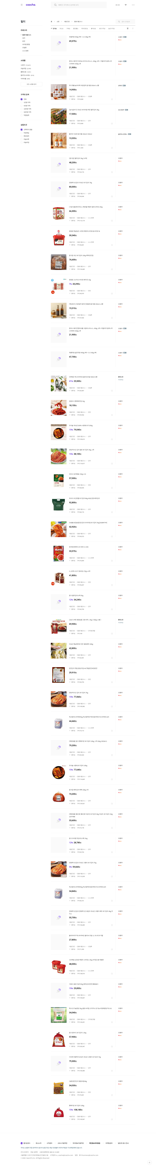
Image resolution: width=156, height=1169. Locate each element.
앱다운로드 (26, 1143)
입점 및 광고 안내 (123, 1143)
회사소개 (38, 1143)
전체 (25, 99)
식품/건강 (67, 21)
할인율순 (75, 28)
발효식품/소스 (26, 35)
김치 (23, 38)
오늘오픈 (26, 139)
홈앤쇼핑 (26, 72)
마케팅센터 (109, 1143)
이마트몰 (25, 78)
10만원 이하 (27, 109)
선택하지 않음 (28, 129)
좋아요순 (93, 28)
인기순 (55, 28)
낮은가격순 (102, 28)
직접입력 (26, 115)
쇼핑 (58, 21)
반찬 (23, 41)
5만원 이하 (27, 106)
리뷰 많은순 (84, 28)
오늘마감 (26, 142)
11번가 (25, 65)
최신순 (61, 28)
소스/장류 (25, 51)
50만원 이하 (27, 112)
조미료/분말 (26, 44)
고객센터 (49, 1143)
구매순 (68, 28)
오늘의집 (26, 68)
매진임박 (26, 136)
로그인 (118, 5)
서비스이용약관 (62, 1143)
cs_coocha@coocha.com (64, 1155)
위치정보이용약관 (78, 1143)
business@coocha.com (90, 1155)
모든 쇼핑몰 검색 (31, 84)
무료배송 (26, 133)
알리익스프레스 (27, 75)
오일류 (24, 47)
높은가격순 (111, 28)
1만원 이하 (27, 102)
